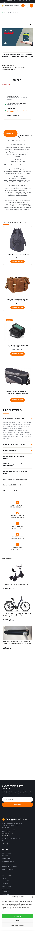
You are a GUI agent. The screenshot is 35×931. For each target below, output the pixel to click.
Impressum (27, 929)
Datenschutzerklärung (19, 929)
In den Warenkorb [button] (17, 261)
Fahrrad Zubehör (14, 67)
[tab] (11, 133)
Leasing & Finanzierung (8, 863)
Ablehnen (17, 920)
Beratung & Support (17, 516)
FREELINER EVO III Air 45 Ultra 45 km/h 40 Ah (16, 584)
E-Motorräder (5, 894)
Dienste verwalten (6, 911)
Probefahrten (5, 855)
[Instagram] (7, 844)
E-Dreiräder (5, 883)
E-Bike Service (17, 547)
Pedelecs (4, 878)
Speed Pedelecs (6, 886)
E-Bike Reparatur (17, 537)
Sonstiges (22, 67)
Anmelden (17, 804)
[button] (32, 897)
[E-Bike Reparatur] (17, 534)
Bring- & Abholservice (8, 869)
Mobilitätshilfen (6, 881)
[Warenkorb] (27, 5)
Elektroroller (5, 891)
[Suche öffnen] (23, 5)
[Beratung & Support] (17, 513)
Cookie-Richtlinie (9, 929)
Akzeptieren (17, 916)
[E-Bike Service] (17, 544)
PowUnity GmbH (11, 69)
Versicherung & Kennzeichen (9, 866)
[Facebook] (3, 844)
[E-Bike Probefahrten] (17, 502)
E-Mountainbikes (6, 889)
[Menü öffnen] (31, 5)
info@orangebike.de (7, 833)
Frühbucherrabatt (17, 526)
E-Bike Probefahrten (17, 505)
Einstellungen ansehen (17, 925)
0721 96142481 (10, 0)
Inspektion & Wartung (8, 861)
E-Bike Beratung (6, 853)
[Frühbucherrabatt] (17, 523)
